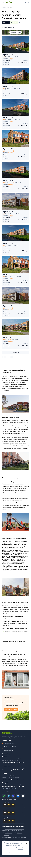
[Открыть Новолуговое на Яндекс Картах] (23, 804)
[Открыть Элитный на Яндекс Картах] (23, 812)
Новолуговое (6, 766)
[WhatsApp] (4, 796)
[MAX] (13, 796)
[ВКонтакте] (18, 796)
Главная (3, 7)
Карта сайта (5, 840)
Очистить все (23, 23)
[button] (9, 27)
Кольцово (5, 783)
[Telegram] (8, 796)
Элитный (4, 757)
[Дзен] (23, 796)
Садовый (10, 58)
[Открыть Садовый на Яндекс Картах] (23, 820)
